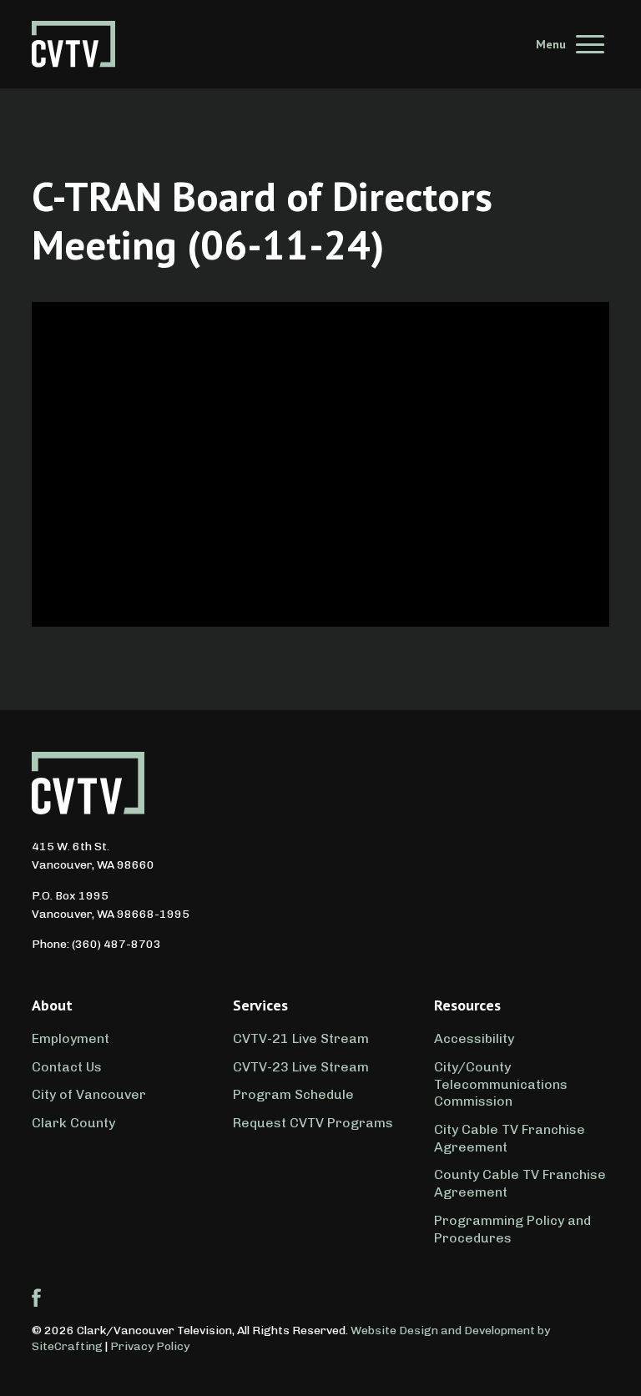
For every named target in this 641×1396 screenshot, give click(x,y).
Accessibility (474, 1038)
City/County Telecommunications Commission (501, 1084)
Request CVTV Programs (313, 1123)
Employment (70, 1038)
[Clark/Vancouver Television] (73, 44)
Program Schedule (293, 1094)
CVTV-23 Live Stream (301, 1067)
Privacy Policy (149, 1346)
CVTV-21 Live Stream (301, 1038)
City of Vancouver (89, 1094)
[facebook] (37, 1297)
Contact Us (67, 1067)
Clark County (73, 1123)
